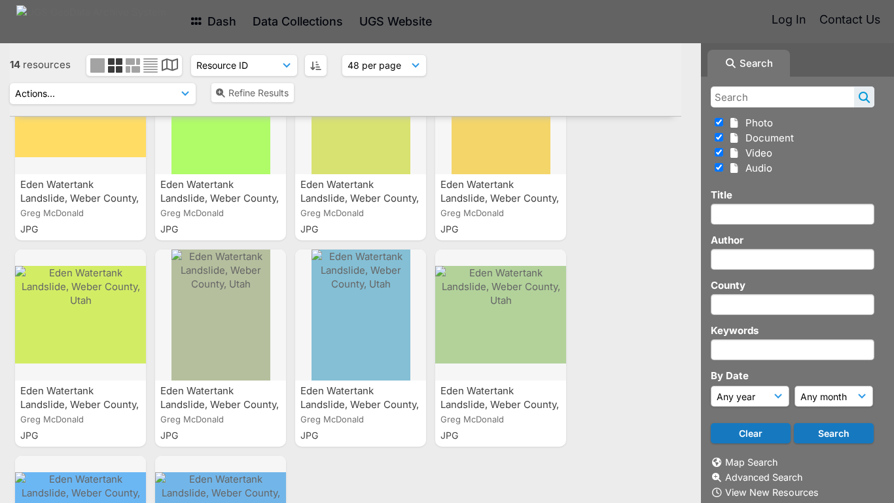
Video (756, 153)
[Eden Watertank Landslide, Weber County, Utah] (80, 315)
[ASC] (316, 65)
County (728, 285)
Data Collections (298, 21)
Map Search (751, 462)
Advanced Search (763, 477)
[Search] (864, 96)
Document (767, 138)
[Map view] (169, 66)
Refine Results (258, 92)
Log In (789, 19)
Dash (220, 21)
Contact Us (849, 19)
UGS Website (395, 21)
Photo (756, 123)
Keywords (735, 330)
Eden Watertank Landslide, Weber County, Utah (79, 198)
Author (727, 240)
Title (721, 195)
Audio (756, 168)
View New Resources (772, 492)
